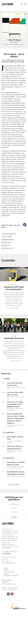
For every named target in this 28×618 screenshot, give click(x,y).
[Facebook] (8, 595)
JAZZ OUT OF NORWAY (11, 575)
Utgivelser (6, 574)
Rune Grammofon (7, 248)
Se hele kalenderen (14, 484)
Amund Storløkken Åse (9, 234)
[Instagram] (11, 595)
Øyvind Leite (6, 245)
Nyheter (6, 568)
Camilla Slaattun (6, 553)
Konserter (6, 570)
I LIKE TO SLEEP (7, 236)
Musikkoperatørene (8, 239)
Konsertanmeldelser (9, 572)
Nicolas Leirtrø (6, 242)
